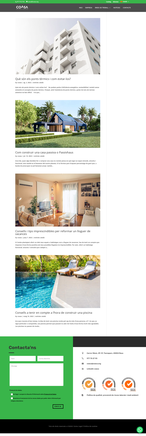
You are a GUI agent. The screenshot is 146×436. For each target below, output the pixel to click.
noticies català (38, 83)
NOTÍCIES (116, 8)
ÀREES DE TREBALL (101, 8)
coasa (20, 83)
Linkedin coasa (93, 369)
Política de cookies (90, 426)
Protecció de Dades (50, 394)
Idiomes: (116, 2)
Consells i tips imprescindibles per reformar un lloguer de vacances (52, 232)
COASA (70, 426)
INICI (81, 8)
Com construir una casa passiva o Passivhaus (44, 152)
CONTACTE (127, 8)
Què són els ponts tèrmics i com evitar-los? (43, 79)
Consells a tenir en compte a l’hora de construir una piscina (53, 313)
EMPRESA (88, 8)
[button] (140, 430)
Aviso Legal (78, 426)
